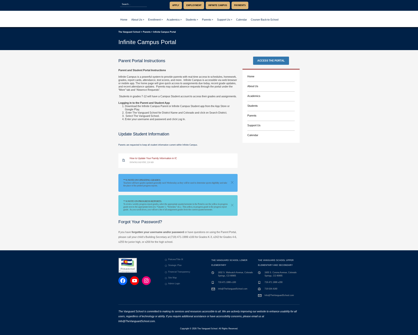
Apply (175, 5)
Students (252, 105)
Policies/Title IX (175, 259)
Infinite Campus (217, 5)
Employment (193, 5)
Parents (251, 115)
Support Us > (224, 19)
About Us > (137, 19)
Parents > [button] (207, 19)
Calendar (241, 19)
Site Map (172, 277)
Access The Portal (271, 60)
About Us (252, 86)
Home (123, 19)
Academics (253, 96)
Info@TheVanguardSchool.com (232, 289)
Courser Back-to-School (265, 19)
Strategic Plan (175, 265)
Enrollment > (155, 19)
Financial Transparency (179, 272)
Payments (240, 5)
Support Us (253, 125)
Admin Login (174, 283)
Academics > (174, 19)
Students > (192, 19)
